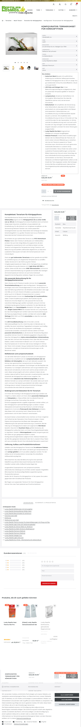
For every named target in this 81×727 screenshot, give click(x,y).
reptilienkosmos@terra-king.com (66, 0)
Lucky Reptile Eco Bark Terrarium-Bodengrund (19, 529)
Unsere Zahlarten (34, 691)
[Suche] (65, 4)
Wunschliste (49, 200)
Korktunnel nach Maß (12, 520)
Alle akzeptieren (67, 695)
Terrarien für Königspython (33, 20)
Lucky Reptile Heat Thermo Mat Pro (10, 623)
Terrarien (49, 10)
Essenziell (8, 722)
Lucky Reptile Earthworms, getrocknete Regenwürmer (45, 626)
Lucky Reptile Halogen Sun (13, 535)
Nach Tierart (17, 20)
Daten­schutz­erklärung (23, 718)
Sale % (75, 16)
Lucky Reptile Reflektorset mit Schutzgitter (18, 509)
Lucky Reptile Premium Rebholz (15, 531)
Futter (61, 10)
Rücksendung (33, 686)
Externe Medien (32, 722)
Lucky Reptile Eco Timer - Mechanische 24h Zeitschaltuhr (23, 540)
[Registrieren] (60, 4)
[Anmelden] (54, 4)
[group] (12, 611)
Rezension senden (49, 583)
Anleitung (8, 518)
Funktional (8, 724)
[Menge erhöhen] (48, 191)
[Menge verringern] (51, 191)
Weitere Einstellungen (21, 724)
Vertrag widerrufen (11, 686)
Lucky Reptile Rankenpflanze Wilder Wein (18, 511)
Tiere (38, 10)
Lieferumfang (28, 502)
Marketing (19, 722)
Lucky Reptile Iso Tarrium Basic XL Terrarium (19, 526)
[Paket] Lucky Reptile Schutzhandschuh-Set (29, 623)
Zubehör (72, 10)
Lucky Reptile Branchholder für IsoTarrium (18, 513)
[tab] (28, 503)
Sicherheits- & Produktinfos (45, 502)
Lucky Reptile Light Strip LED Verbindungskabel (20, 524)
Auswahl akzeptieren (67, 704)
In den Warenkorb (63, 191)
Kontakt (58, 686)
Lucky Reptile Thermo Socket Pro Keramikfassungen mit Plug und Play (27, 522)
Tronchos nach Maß (11, 515)
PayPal (44, 722)
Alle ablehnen (67, 699)
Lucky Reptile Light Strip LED (14, 537)
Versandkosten (55, 204)
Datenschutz (6, 691)
